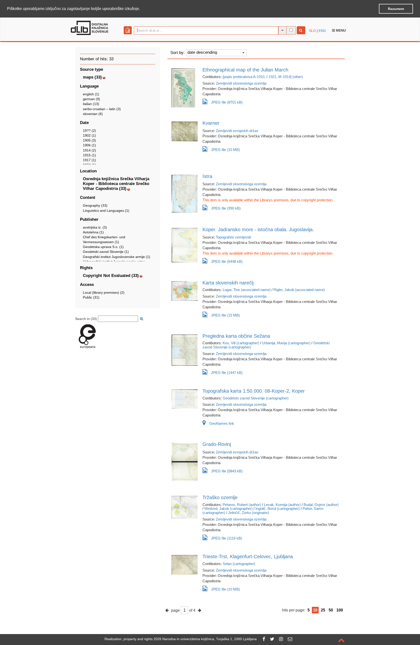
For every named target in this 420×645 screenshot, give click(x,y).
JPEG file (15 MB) (225, 315)
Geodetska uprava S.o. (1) (103, 247)
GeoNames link (221, 423)
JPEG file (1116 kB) (226, 538)
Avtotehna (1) (93, 232)
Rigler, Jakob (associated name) (299, 290)
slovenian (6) (93, 114)
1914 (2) (89, 150)
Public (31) (91, 297)
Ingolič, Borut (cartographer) (277, 508)
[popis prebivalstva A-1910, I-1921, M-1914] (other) (263, 77)
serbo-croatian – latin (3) (102, 109)
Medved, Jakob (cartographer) (228, 508)
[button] (141, 9)
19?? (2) (89, 131)
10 (315, 610)
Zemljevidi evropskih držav (237, 131)
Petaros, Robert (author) (242, 505)
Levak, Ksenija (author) (282, 505)
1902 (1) (89, 135)
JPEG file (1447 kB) (227, 373)
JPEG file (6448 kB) (227, 261)
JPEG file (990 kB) (226, 208)
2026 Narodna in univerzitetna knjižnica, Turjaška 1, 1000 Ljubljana (205, 639)
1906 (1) (89, 145)
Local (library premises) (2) (103, 292)
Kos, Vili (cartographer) (241, 343)
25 (323, 610)
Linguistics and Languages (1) (106, 210)
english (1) (91, 94)
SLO (312, 31)
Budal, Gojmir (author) (321, 505)
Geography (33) (95, 205)
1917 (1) (89, 160)
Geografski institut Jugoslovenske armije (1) (116, 257)
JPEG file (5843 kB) (227, 471)
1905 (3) (89, 140)
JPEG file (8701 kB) (227, 102)
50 (331, 610)
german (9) (91, 99)
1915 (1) (89, 155)
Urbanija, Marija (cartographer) (286, 343)
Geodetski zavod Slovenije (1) (106, 252)
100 (339, 610)
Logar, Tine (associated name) (247, 290)
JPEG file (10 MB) (225, 150)
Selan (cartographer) (239, 564)
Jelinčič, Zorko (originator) (248, 513)
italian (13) (91, 104)
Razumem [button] (396, 9)
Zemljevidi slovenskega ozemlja (241, 83)
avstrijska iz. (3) (95, 227)
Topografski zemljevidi (233, 237)
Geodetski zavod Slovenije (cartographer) (256, 398)
